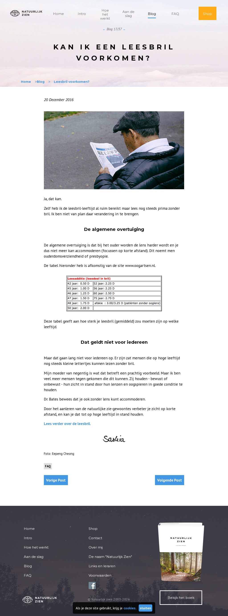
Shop (207, 14)
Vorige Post (56, 480)
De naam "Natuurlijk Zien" (110, 557)
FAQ (175, 14)
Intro (82, 14)
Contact (95, 538)
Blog (152, 14)
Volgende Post (169, 480)
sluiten (145, 608)
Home (58, 14)
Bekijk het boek (181, 598)
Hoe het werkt (105, 14)
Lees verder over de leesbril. (67, 423)
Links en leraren (102, 566)
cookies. (130, 608)
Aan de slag (128, 14)
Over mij (96, 547)
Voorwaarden (100, 575)
